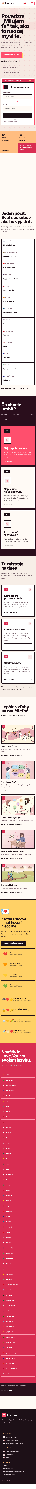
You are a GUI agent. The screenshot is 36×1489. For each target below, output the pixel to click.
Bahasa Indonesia (9, 1085)
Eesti (6, 1106)
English (7, 1111)
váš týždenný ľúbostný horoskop (23, 687)
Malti (6, 1169)
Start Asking (18, 679)
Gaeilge (7, 1132)
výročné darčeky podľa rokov (12, 689)
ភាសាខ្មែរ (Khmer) (9, 1358)
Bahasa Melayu (9, 1090)
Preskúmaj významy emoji (13, 943)
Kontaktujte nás (8, 1468)
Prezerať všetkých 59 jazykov (14, 388)
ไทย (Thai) (7, 1347)
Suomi (6, 1216)
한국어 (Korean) (9, 1374)
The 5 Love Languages (11, 817)
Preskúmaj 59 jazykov (12, 55)
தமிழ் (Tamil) (8, 1332)
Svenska (7, 1221)
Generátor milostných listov (14, 1443)
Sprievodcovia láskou (12, 1451)
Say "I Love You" (8, 782)
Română (7, 1200)
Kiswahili (7, 1148)
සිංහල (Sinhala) (9, 1342)
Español (7, 1117)
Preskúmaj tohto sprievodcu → (11, 755)
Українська (8, 1274)
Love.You (9, 3)
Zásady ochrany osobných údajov (13, 1471)
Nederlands (8, 1174)
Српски (7, 1269)
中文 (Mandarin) (9, 1363)
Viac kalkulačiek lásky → (10, 121)
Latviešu (7, 1153)
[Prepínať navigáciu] (32, 3)
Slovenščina (8, 1211)
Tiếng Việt (7, 1227)
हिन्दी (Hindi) (8, 1321)
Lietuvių (7, 1158)
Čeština (7, 1242)
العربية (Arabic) (8, 1300)
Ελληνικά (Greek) (9, 1248)
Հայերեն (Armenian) (11, 1284)
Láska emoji (9, 1454)
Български (8, 1258)
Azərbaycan (8, 1080)
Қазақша (7, 1279)
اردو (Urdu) (7, 1295)
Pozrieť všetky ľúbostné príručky (13, 715)
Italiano (6, 1143)
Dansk (6, 1096)
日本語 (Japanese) (10, 1368)
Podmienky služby (9, 1474)
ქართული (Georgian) (10, 1353)
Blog (7, 1457)
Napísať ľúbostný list (10, 61)
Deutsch (7, 1101)
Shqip (6, 1206)
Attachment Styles (9, 746)
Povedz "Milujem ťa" (12, 1440)
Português (7, 1195)
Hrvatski (7, 1137)
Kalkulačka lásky (11, 1437)
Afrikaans (7, 1075)
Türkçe (6, 1232)
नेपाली (6, 1311)
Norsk (6, 1179)
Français (7, 1127)
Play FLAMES (18, 646)
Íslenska (7, 1237)
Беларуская (8, 1253)
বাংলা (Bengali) (8, 1326)
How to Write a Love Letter (12, 851)
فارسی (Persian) (9, 1305)
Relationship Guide (9, 885)
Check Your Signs (18, 612)
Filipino (6, 1122)
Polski (6, 1190)
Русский (7, 1263)
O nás (5, 1465)
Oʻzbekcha (7, 1185)
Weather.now (10, 1392)
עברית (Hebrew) (9, 1290)
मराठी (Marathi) (8, 1316)
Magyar (7, 1164)
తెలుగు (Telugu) (9, 1337)
